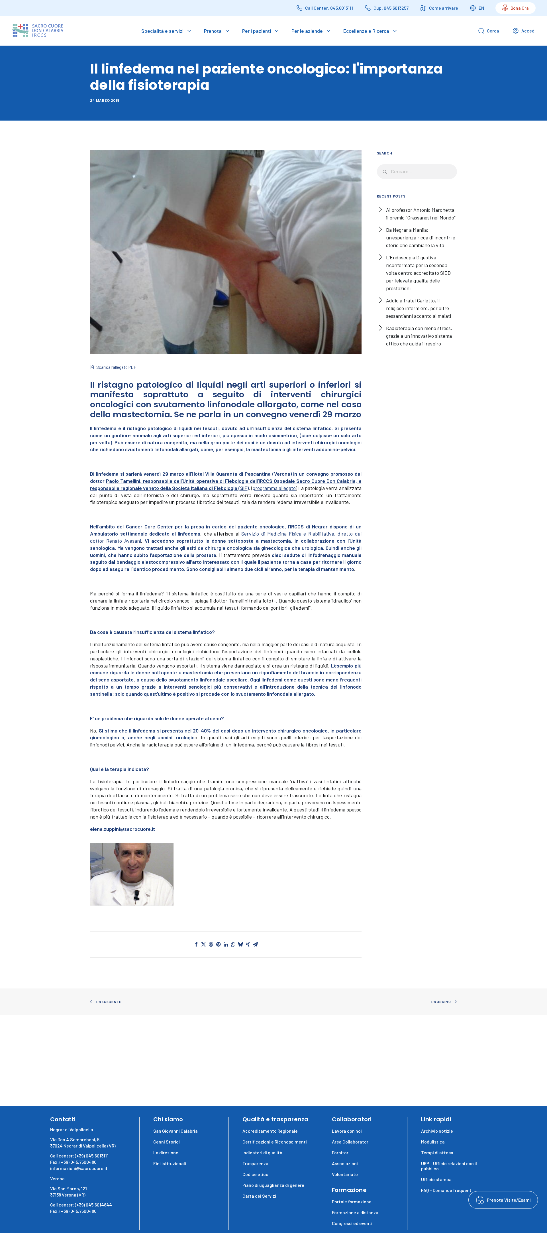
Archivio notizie (437, 1131)
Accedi (528, 30)
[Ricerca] (417, 171)
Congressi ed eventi (352, 1223)
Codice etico (255, 1174)
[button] (132, 874)
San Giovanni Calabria (175, 1131)
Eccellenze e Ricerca (366, 30)
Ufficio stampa (436, 1179)
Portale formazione (352, 1201)
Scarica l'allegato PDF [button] (116, 367)
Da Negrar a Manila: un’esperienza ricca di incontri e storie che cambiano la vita (420, 237)
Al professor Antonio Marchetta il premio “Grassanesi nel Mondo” (421, 214)
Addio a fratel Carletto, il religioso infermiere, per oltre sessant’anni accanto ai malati (418, 308)
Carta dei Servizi (259, 1196)
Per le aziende (307, 30)
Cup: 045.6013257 (391, 8)
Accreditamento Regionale (270, 1131)
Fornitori (341, 1152)
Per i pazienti (256, 30)
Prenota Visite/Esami (509, 1200)
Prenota (213, 30)
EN (481, 8)
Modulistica (433, 1141)
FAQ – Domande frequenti (447, 1190)
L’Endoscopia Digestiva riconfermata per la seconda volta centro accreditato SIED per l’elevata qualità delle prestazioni (418, 272)
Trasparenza (255, 1163)
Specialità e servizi (162, 30)
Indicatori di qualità (262, 1152)
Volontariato (345, 1174)
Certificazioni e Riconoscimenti (274, 1141)
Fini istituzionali (169, 1163)
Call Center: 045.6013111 (329, 8)
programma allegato (274, 488)
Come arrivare (443, 8)
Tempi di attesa (437, 1152)
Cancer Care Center (149, 526)
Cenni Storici (166, 1141)
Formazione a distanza (355, 1212)
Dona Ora (520, 8)
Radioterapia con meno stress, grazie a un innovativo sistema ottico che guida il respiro (419, 336)
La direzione (165, 1152)
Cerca (493, 30)
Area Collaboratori (351, 1141)
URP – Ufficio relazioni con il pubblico (449, 1166)
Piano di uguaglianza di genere (273, 1185)
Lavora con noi (347, 1131)
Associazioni (345, 1163)
